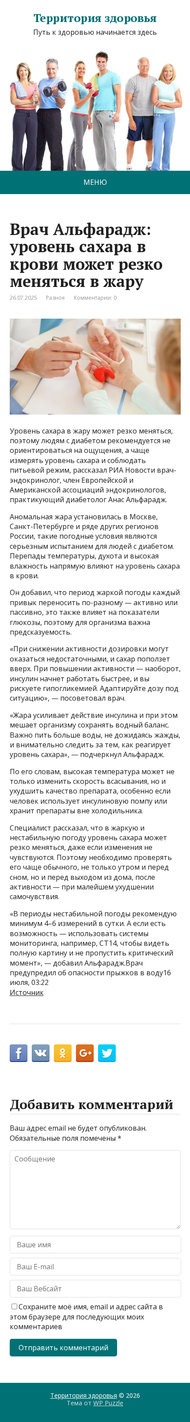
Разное (55, 297)
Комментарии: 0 (95, 297)
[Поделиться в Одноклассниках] (63, 1053)
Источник (27, 992)
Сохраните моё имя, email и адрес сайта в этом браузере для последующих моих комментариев (86, 1316)
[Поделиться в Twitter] (107, 1053)
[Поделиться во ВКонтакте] (40, 1053)
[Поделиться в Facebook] (18, 1053)
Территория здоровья (95, 18)
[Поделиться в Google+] (85, 1053)
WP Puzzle (108, 1403)
